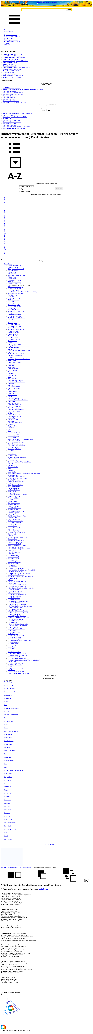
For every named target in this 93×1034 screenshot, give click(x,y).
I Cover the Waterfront (14, 603)
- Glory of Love (16, 126)
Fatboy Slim (7, 800)
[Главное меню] (14, 25)
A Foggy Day (12, 272)
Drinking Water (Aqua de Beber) (17, 457)
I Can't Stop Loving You (15, 591)
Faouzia (6, 724)
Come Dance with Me (14, 406)
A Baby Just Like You (14, 265)
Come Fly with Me (13, 408)
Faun (5, 754)
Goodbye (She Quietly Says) (16, 532)
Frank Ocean (8, 695)
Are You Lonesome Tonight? (16, 329)
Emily (9, 468)
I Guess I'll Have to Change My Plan (18, 617)
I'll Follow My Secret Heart (16, 635)
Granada (10, 535)
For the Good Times (14, 498)
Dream (10, 452)
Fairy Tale (11, 483)
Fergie (6, 718)
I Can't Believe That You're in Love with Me (21, 588)
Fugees (6, 790)
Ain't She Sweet (12, 295)
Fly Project (7, 780)
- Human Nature (13, 75)
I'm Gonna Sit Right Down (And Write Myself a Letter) (24, 660)
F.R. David (7, 793)
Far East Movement (10, 829)
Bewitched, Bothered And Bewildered (19, 359)
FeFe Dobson (8, 839)
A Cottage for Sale (13, 267)
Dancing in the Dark (14, 414)
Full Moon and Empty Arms (16, 511)
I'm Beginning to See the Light (17, 653)
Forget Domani (12, 501)
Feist (5, 705)
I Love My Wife (12, 645)
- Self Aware (10, 59)
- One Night (17, 113)
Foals (5, 783)
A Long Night (12, 277)
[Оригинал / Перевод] (69, 881)
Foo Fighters (8, 734)
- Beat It (10, 62)
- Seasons (9, 99)
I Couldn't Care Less (14, 599)
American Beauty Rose (14, 316)
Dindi (9, 431)
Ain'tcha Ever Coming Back (16, 293)
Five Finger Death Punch (11, 708)
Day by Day (11, 418)
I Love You (11, 648)
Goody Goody (12, 534)
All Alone (11, 296)
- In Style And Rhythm (13, 92)
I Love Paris (11, 647)
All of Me (11, 301)
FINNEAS (7, 757)
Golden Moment (12, 526)
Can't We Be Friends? (14, 388)
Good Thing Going (13, 531)
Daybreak (11, 421)
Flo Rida (6, 711)
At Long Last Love (13, 336)
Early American (12, 460)
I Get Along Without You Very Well (18, 611)
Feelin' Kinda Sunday (14, 486)
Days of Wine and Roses (15, 422)
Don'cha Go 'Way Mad (14, 432)
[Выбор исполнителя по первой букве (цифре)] (14, 182)
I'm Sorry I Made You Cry (15, 663)
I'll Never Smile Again (14, 639)
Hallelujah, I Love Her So (15, 542)
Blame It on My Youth (14, 362)
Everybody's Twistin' (14, 480)
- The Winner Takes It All (12, 77)
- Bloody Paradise (11, 88)
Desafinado (11, 427)
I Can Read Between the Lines (17, 585)
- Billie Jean (11, 56)
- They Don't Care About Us (16, 67)
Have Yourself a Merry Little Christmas (19, 549)
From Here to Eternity (14, 506)
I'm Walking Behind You (15, 665)
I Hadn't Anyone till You (15, 621)
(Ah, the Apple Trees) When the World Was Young (22, 292)
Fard (5, 832)
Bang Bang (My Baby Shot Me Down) (19, 350)
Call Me (10, 385)
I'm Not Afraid (12, 661)
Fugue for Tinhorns (13, 509)
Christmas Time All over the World (18, 400)
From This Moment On (14, 508)
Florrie (6, 728)
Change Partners (12, 391)
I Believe (10, 580)
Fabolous (7, 796)
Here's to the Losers (13, 558)
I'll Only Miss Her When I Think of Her (19, 640)
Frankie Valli (8, 744)
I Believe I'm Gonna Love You (17, 581)
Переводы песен (13, 867)
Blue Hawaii (11, 364)
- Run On (9, 97)
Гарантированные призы (12, 36)
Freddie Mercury (9, 741)
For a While (11, 493)
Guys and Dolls (12, 539)
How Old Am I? (12, 578)
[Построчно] (42, 881)
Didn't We (11, 429)
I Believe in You (12, 583)
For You (10, 499)
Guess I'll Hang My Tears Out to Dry (18, 537)
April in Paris (12, 328)
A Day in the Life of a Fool (16, 269)
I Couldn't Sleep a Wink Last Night (18, 601)
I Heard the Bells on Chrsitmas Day (18, 624)
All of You (11, 303)
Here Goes (11, 553)
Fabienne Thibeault (9, 822)
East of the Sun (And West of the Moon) (19, 462)
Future (6, 701)
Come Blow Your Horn (14, 404)
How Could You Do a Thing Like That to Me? (21, 570)
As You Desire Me (13, 334)
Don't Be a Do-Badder (14, 434)
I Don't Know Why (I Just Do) (17, 604)
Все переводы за (47, 105)
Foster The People (9, 685)
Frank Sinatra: (8, 264)
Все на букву (48, 844)
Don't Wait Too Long (14, 447)
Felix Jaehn (7, 806)
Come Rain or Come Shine (16, 409)
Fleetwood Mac (8, 721)
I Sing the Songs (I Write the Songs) (18, 673)
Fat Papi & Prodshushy (11, 714)
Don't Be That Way (13, 436)
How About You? (13, 567)
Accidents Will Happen (14, 288)
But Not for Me (12, 378)
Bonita (10, 372)
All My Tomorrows (13, 300)
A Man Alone (12, 278)
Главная (6, 30)
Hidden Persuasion (13, 563)
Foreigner (7, 813)
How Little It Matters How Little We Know (20, 576)
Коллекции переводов (11, 40)
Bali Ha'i (10, 349)
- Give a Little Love (12, 122)
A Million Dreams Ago (14, 283)
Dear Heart (11, 424)
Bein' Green (11, 357)
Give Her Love (12, 517)
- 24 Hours (9, 91)
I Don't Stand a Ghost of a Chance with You (20, 606)
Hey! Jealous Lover (13, 560)
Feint (5, 767)
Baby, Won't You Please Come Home (18, 346)
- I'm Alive (9, 123)
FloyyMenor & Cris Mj (11, 731)
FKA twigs (7, 809)
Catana (10, 390)
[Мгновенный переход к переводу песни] (14, 168)
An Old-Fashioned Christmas (16, 318)
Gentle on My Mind (13, 512)
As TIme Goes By (13, 332)
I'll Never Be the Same (14, 637)
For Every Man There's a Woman (17, 494)
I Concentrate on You (14, 593)
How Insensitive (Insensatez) (16, 575)
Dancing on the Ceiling (14, 416)
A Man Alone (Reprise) (14, 280)
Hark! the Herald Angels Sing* (17, 545)
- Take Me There (10, 64)
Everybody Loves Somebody (16, 476)
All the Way (11, 308)
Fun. (5, 764)
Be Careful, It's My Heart (15, 355)
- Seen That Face (11, 101)
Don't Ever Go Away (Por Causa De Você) (20, 439)
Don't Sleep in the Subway (15, 444)
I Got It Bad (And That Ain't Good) (18, 612)
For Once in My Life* (14, 496)
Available (10, 342)
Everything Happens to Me (16, 481)
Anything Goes (12, 323)
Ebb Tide (10, 463)
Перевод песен (9, 31)
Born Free (11, 373)
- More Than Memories (13, 94)
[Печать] (85, 881)
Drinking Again (12, 455)
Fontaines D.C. (8, 698)
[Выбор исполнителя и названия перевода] (14, 154)
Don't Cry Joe (12, 437)
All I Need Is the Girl (14, 298)
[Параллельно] (14, 881)
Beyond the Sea (12, 360)
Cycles (10, 413)
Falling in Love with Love (15, 485)
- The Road (9, 125)
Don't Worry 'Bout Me (14, 449)
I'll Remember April (13, 642)
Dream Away (12, 454)
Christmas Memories (14, 398)
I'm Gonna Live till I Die (15, 657)
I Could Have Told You (14, 596)
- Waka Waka (15, 61)
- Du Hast (9, 66)
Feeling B (7, 803)
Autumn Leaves (12, 341)
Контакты (7, 44)
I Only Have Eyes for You (15, 668)
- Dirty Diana (12, 69)
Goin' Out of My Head (14, 522)
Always (10, 313)
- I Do (8, 118)
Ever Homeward (13, 475)
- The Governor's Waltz (15, 117)
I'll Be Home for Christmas (15, 632)
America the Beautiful (14, 314)
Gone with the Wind (14, 527)
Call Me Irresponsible (14, 386)
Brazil (9, 377)
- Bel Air (9, 115)
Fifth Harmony (8, 773)
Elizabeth (10, 465)
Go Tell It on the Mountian (15, 521)
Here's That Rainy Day (14, 555)
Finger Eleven (8, 777)
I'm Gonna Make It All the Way (17, 658)
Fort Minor (7, 786)
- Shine (23, 89)
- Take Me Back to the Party (14, 102)
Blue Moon (11, 367)
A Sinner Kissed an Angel (15, 287)
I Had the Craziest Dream (15, 619)
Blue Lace (11, 365)
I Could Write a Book (14, 598)
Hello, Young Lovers (14, 552)
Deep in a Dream (13, 426)
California (11, 383)
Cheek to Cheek (12, 395)
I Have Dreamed (13, 622)
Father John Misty (9, 750)
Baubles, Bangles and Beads (16, 354)
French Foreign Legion (14, 504)
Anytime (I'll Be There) (14, 326)
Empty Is (10, 470)
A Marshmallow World (14, 282)
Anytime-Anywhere (14, 324)
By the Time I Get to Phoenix (16, 382)
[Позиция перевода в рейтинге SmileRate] (87, 881)
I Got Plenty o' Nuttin (14, 614)
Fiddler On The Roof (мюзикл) (13, 770)
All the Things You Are (14, 306)
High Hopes (11, 565)
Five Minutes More (13, 488)
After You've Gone (13, 290)
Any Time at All (12, 321)
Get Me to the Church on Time (17, 516)
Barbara (10, 352)
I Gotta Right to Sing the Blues (17, 616)
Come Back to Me (13, 403)
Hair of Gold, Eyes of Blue (16, 540)
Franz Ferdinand (9, 760)
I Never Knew (12, 666)
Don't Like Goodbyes (14, 440)
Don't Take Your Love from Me (17, 445)
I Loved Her (11, 650)
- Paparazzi (9, 74)
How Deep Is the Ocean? (15, 571)
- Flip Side (14, 128)
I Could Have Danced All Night (17, 594)
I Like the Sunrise (13, 627)
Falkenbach (7, 826)
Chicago (10, 396)
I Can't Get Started (13, 589)
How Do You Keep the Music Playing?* (19, 573)
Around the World (13, 331)
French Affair (8, 819)
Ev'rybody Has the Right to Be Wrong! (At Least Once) (24, 473)
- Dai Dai (12, 54)
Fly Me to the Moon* (14, 490)
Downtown (11, 450)
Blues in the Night (13, 368)
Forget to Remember (14, 503)
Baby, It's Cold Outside (14, 344)
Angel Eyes (11, 319)
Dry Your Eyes (12, 458)
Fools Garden (8, 737)
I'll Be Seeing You (13, 634)
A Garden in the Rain (14, 274)
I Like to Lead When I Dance (16, 629)
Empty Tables (12, 472)
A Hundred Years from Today (16, 275)
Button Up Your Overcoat (15, 380)
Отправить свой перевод (12, 41)
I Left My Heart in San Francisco (17, 625)
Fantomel (7, 747)
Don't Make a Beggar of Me (16, 442)
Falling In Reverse (9, 688)
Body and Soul (12, 370)
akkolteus (43, 889)
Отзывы (6, 43)
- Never (8, 96)
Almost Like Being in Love (16, 311)
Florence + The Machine (11, 692)
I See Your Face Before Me (16, 671)
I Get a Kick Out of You (15, 609)
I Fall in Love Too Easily (15, 607)
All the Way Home (13, 310)
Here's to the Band (13, 557)
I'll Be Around (12, 630)
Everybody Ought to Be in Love (17, 478)
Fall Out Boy (8, 682)
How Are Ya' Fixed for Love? (16, 568)
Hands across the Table (14, 544)
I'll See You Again (13, 643)
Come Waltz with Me (14, 411)
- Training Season (11, 70)
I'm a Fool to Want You (14, 652)
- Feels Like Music (11, 120)
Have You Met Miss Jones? (16, 547)
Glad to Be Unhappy (14, 519)
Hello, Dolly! (12, 550)
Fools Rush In (12, 491)
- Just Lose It (9, 72)
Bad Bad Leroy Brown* (15, 347)
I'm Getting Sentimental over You (17, 655)
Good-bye (11, 529)
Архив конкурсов (9, 38)
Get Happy (11, 514)
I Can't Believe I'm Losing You (17, 586)
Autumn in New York (14, 339)
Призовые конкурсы (10, 35)
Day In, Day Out (13, 419)
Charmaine (11, 393)
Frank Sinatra (27, 867)
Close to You (11, 401)
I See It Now (11, 670)
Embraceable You (13, 467)
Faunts (6, 836)
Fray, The (7, 816)
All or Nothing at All (14, 305)
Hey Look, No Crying (14, 562)
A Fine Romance (13, 270)
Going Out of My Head (15, 524)
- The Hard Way (14, 57)
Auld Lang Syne (13, 337)
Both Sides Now (13, 375)
